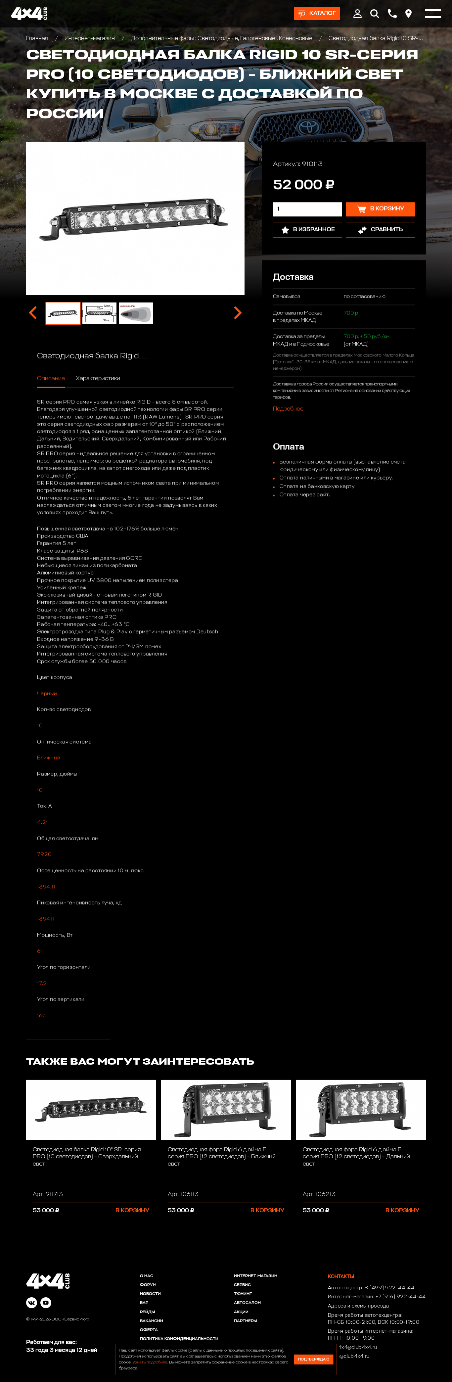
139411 (45, 919)
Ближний (48, 758)
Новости (150, 1294)
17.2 (42, 983)
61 (40, 951)
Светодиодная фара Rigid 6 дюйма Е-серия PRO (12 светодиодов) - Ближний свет (222, 1157)
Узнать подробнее (149, 1362)
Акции (241, 1312)
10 (40, 725)
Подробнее (288, 409)
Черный (47, 693)
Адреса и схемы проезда (358, 1306)
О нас (146, 1276)
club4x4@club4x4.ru (353, 1347)
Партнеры (245, 1321)
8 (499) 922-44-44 (389, 1288)
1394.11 (46, 887)
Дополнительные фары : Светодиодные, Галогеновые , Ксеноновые (222, 38)
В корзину (132, 1211)
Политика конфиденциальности (179, 1339)
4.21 (42, 822)
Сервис (242, 1285)
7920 (44, 854)
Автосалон (247, 1303)
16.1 (41, 1015)
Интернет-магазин (89, 38)
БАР (144, 1303)
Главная (38, 38)
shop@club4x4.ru (349, 1356)
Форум (148, 1285)
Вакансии (151, 1321)
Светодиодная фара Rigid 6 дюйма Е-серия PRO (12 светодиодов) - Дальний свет (356, 1157)
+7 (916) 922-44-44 (401, 1297)
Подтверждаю (313, 1359)
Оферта (149, 1330)
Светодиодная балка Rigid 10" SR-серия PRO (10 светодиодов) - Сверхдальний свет (87, 1157)
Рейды (147, 1312)
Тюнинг (243, 1294)
